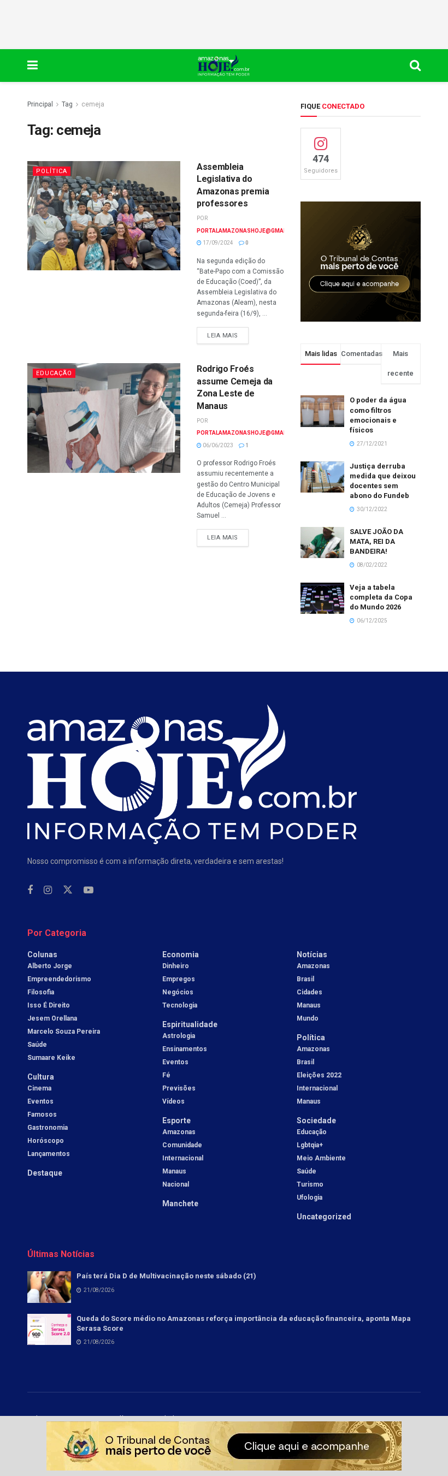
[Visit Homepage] (224, 65)
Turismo (310, 1184)
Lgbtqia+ (310, 1145)
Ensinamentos (184, 1049)
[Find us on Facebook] (30, 890)
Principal (40, 104)
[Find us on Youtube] (88, 890)
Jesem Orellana (52, 1018)
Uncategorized (324, 1216)
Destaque (44, 1173)
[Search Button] (415, 65)
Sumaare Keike (51, 1058)
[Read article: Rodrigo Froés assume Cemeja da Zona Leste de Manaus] (103, 417)
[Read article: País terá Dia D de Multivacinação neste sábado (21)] (49, 1286)
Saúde (37, 1044)
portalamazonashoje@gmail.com (250, 231)
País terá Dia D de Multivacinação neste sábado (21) (166, 1276)
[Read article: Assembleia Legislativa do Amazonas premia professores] (103, 215)
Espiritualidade (189, 1024)
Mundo (308, 1018)
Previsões (179, 1088)
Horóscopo (45, 1141)
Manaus (174, 1171)
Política (51, 171)
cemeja (92, 104)
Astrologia (178, 1036)
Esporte (176, 1120)
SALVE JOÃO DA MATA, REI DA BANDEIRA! (376, 541)
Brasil (305, 979)
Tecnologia (179, 1005)
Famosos (42, 1114)
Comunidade (182, 1145)
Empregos (178, 979)
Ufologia (309, 1197)
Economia (180, 954)
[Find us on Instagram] (48, 890)
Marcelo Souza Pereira (63, 1031)
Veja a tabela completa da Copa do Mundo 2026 (381, 597)
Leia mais (228, 333)
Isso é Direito (48, 1005)
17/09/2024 (217, 243)
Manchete (180, 1203)
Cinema (39, 1088)
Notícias (312, 954)
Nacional (175, 1184)
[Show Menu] (32, 65)
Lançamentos (48, 1154)
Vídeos (173, 1101)
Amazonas (179, 1132)
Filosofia (40, 992)
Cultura (40, 1076)
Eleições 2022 (319, 1075)
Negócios (177, 992)
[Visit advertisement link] (360, 261)
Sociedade (316, 1120)
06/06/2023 (217, 445)
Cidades (309, 992)
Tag (67, 104)
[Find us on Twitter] (68, 890)
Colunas (42, 954)
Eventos (40, 1101)
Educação (54, 373)
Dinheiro (175, 966)
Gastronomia (47, 1127)
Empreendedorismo (59, 979)
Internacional (182, 1158)
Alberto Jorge (49, 966)
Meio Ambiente (321, 1158)
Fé (166, 1075)
